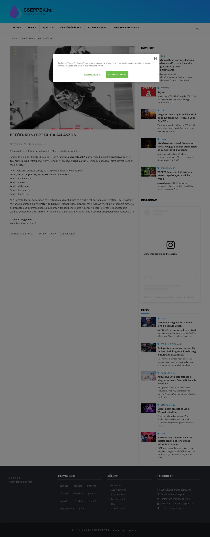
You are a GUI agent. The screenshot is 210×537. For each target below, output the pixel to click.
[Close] (155, 58)
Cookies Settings (92, 74)
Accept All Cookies (117, 74)
